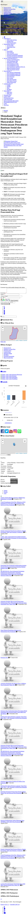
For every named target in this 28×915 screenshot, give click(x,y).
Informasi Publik (8, 13)
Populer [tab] (6, 492)
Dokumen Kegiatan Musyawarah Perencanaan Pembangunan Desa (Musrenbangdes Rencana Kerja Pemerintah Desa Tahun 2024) (14, 603)
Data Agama (10, 78)
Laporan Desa (7, 12)
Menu (3, 107)
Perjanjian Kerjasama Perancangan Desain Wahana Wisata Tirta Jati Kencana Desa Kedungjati (13, 792)
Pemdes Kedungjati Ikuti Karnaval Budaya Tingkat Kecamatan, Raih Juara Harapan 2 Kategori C (13, 531)
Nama (3, 294)
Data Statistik (7, 71)
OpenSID (25, 340)
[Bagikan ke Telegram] (4, 311)
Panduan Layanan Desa (9, 9)
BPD (8, 48)
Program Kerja (7, 7)
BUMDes (6, 14)
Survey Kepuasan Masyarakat (11, 100)
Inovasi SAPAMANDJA (10, 58)
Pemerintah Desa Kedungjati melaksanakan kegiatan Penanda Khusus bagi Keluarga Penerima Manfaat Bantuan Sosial (13, 567)
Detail (9, 454)
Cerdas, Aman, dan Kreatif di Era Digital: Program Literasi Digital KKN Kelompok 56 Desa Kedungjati (14, 537)
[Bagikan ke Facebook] (4, 306)
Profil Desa (7, 38)
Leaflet (17, 340)
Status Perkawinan (11, 82)
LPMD (8, 85)
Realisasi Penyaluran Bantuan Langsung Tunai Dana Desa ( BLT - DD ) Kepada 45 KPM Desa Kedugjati (14, 717)
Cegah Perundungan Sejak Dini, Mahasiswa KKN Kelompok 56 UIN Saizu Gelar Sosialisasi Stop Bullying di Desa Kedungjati (13, 503)
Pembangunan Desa (9, 98)
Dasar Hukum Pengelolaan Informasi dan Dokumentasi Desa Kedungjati (11, 631)
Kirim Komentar (5, 304)
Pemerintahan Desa (9, 44)
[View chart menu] (26, 386)
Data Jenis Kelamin (11, 79)
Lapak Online (7, 96)
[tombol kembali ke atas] (1, 899)
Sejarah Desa (10, 41)
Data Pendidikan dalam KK (13, 74)
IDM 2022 (9, 93)
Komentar (3, 293)
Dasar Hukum (10, 52)
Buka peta (3, 341)
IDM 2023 (9, 92)
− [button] (2, 330)
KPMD (8, 86)
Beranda (6, 110)
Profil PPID (10, 51)
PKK (8, 88)
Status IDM (7, 91)
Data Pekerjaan (10, 76)
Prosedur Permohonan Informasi (15, 55)
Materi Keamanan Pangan (13, 68)
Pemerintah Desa (11, 47)
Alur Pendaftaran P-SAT (13, 65)
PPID (5, 49)
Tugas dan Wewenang (12, 54)
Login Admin (4, 20)
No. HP (3, 297)
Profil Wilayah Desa (12, 40)
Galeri (5, 103)
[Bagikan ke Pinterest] (4, 312)
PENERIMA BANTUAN (10, 102)
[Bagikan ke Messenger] (4, 313)
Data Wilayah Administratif (13, 72)
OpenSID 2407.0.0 (14, 904)
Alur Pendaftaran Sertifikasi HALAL (16, 66)
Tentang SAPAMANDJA (13, 59)
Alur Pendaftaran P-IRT (13, 64)
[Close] (1, 461)
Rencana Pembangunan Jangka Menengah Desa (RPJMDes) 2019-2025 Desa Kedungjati (12, 821)
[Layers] (24, 328)
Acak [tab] (5, 493)
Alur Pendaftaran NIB (12, 61)
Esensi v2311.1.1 (5, 904)
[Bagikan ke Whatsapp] (4, 309)
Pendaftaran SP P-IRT (12, 62)
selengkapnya (8, 420)
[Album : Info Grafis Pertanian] (8, 376)
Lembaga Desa (7, 83)
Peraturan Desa (7, 10)
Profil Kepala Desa (11, 42)
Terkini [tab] (5, 490)
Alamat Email (4, 296)
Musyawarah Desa (8, 17)
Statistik (4, 382)
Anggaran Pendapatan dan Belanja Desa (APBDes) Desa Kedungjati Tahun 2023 (13, 684)
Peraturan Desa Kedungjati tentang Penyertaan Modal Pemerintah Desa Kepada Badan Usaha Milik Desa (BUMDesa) (14, 712)
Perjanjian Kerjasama (9, 16)
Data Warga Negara (12, 81)
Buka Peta (3, 454)
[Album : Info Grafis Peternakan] (9, 377)
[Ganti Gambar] (14, 300)
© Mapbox (21, 340)
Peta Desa (6, 105)
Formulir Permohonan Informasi (15, 57)
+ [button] (2, 327)
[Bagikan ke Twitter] (4, 308)
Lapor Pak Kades (8, 99)
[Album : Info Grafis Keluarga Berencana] (11, 374)
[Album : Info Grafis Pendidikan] (9, 378)
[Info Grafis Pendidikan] (7, 32)
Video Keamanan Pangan (13, 69)
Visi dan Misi (10, 45)
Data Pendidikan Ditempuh (13, 75)
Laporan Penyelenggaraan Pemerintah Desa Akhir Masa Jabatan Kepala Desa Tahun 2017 (13, 884)
